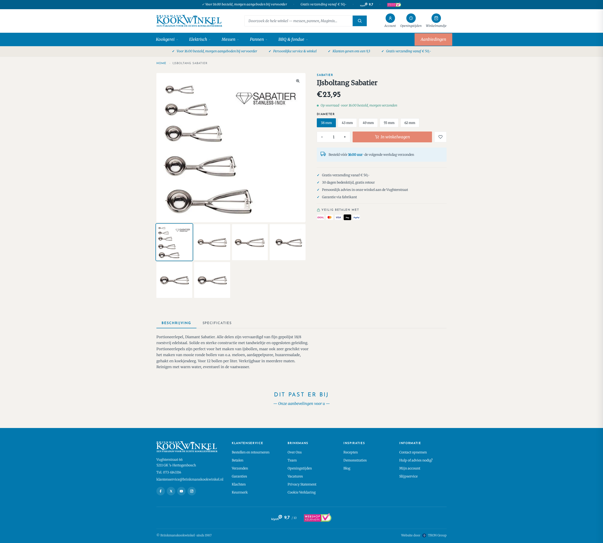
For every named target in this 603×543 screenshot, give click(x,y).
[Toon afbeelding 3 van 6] (250, 242)
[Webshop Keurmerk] (394, 4)
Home (161, 63)
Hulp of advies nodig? (416, 460)
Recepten (350, 452)
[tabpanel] (301, 352)
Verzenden (240, 468)
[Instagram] (191, 491)
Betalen (237, 460)
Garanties (239, 476)
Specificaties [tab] (217, 323)
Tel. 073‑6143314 (168, 472)
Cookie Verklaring (302, 492)
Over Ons (295, 452)
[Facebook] (160, 491)
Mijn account (409, 468)
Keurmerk (240, 492)
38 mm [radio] (326, 123)
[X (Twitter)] (171, 491)
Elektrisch (198, 39)
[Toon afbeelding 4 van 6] (288, 242)
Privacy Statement (302, 484)
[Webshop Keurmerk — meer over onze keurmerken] (317, 517)
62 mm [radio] (409, 123)
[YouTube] (181, 491)
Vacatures (295, 476)
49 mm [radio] (368, 123)
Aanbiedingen (433, 39)
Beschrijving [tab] (176, 323)
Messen (228, 39)
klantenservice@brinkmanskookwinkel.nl (189, 479)
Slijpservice (408, 476)
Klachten (239, 484)
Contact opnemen (413, 452)
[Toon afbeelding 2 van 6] (212, 242)
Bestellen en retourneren (250, 452)
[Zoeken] (360, 21)
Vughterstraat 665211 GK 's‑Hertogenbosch (176, 462)
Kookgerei (165, 39)
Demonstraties (355, 460)
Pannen (257, 39)
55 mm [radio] (389, 123)
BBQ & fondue (291, 39)
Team (292, 460)
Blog (346, 468)
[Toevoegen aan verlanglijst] (440, 137)
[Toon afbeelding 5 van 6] (174, 280)
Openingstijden (300, 468)
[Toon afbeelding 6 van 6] (212, 280)
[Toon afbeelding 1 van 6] (174, 242)
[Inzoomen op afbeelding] (297, 80)
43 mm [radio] (347, 123)
